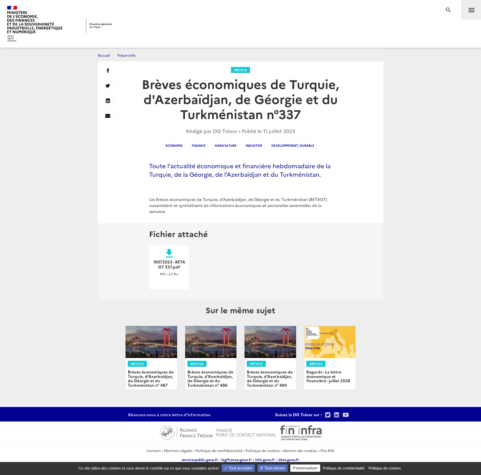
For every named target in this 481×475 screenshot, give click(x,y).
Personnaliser (305, 468)
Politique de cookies (263, 450)
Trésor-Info (126, 55)
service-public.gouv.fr (200, 459)
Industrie (254, 145)
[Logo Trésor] (99, 25)
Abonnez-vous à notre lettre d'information (169, 414)
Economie (174, 145)
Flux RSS (327, 450)
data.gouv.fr (288, 459)
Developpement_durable (292, 145)
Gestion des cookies (300, 450)
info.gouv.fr (265, 459)
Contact (154, 450)
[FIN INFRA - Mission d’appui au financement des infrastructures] (301, 432)
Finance (199, 145)
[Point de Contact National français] (246, 432)
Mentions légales (178, 450)
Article (240, 70)
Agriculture (225, 145)
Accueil (104, 55)
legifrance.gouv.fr (236, 459)
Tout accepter (239, 468)
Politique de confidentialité (219, 450)
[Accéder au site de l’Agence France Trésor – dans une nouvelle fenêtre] (186, 432)
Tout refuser (274, 468)
